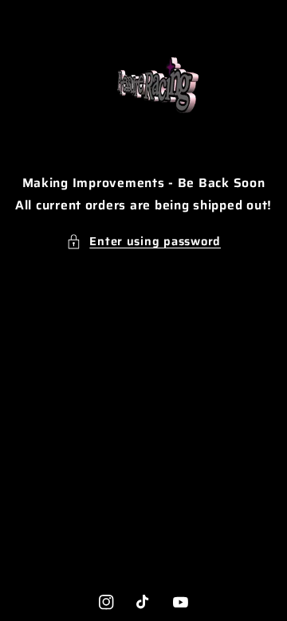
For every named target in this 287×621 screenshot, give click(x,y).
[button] (143, 241)
